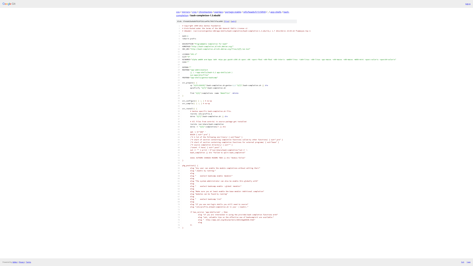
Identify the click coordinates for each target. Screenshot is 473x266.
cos (178, 11)
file (227, 21)
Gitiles (14, 262)
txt (462, 262)
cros (194, 11)
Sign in (468, 4)
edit (234, 21)
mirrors (186, 11)
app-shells (275, 11)
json (469, 262)
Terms (28, 262)
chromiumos (205, 11)
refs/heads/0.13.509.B (254, 11)
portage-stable (233, 11)
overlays (218, 11)
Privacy (21, 262)
